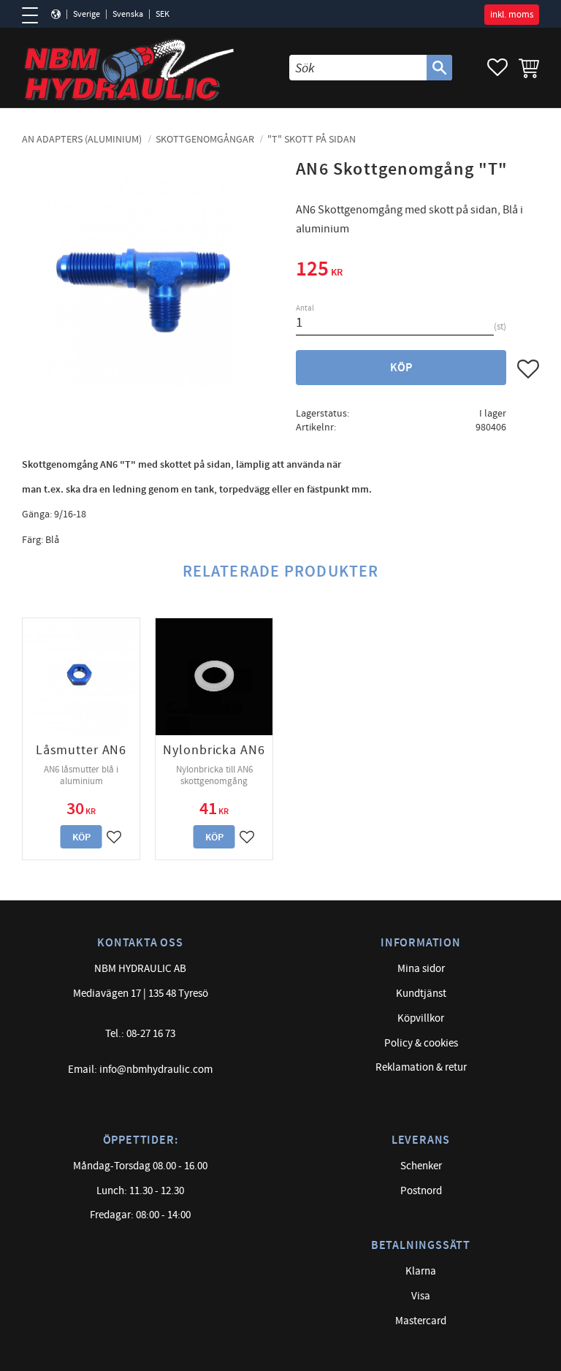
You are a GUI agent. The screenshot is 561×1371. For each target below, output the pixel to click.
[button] (34, 15)
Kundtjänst (421, 993)
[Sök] (439, 67)
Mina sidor (421, 969)
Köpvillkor (420, 1018)
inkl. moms (511, 14)
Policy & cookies (421, 1043)
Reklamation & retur (421, 1067)
